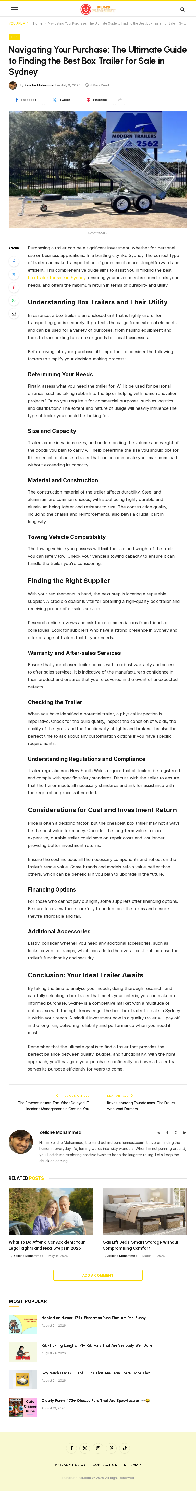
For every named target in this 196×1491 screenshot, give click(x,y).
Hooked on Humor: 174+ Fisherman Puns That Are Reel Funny (94, 1318)
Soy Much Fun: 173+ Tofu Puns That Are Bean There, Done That (96, 1373)
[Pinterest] (14, 287)
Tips (14, 37)
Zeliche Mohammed (40, 85)
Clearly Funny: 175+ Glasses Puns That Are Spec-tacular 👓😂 (96, 1400)
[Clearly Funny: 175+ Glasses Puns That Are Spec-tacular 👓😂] (23, 1407)
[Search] (182, 9)
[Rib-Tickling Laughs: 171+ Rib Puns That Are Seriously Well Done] (23, 1352)
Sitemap (132, 1465)
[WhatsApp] (14, 300)
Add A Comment (98, 1275)
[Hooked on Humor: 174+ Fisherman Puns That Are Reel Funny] (23, 1324)
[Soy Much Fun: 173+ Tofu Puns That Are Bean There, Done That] (23, 1379)
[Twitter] (14, 274)
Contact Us (104, 1465)
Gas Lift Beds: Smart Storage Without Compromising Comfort (141, 1245)
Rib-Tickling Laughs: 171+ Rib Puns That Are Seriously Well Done (97, 1345)
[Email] (14, 313)
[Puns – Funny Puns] (98, 9)
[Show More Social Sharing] (120, 100)
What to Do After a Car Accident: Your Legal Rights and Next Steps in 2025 (47, 1245)
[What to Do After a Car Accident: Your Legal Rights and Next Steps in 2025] (51, 1211)
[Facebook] (14, 261)
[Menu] (14, 9)
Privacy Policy (70, 1465)
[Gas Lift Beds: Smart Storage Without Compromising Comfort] (145, 1211)
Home (37, 23)
